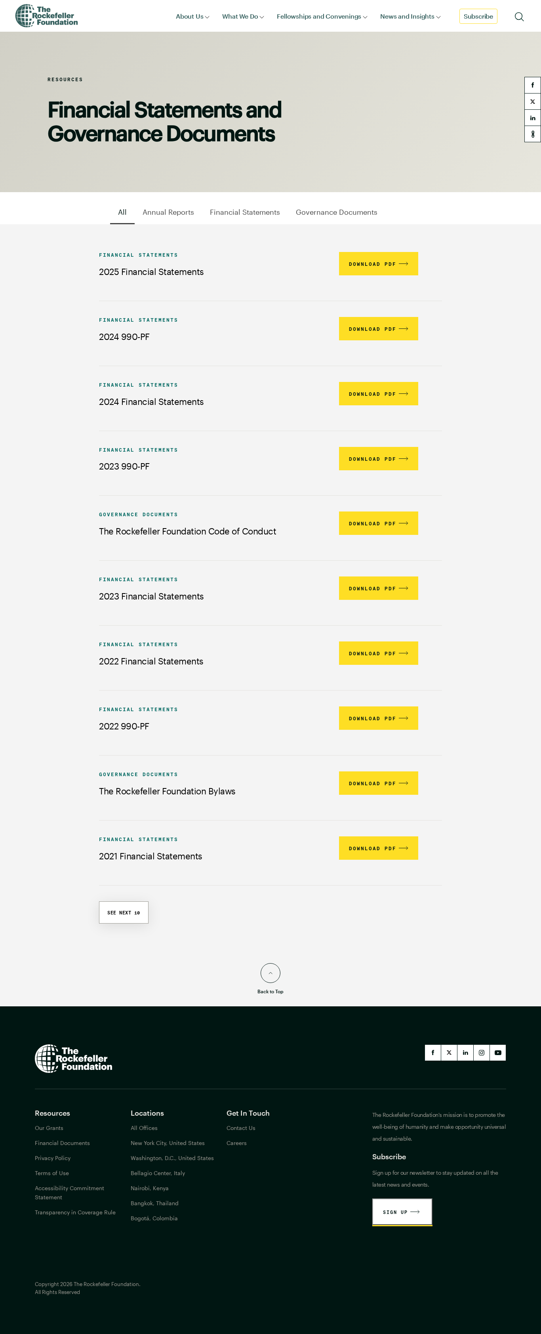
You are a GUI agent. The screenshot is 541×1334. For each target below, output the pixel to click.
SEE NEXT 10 (123, 912)
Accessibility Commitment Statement (69, 1192)
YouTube (498, 1053)
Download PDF (372, 264)
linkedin (533, 118)
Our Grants (49, 1127)
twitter (533, 101)
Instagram (482, 1053)
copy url (533, 134)
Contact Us (241, 1127)
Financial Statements (245, 212)
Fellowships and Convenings (319, 16)
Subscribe (478, 16)
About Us (189, 16)
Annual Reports (168, 212)
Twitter (449, 1053)
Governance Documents (336, 212)
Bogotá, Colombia (154, 1218)
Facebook (433, 1053)
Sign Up (395, 1212)
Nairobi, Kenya (150, 1188)
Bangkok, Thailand (155, 1203)
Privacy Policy (52, 1158)
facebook (533, 85)
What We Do (240, 16)
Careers (237, 1142)
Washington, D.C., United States (172, 1158)
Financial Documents (62, 1142)
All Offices (144, 1127)
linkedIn (465, 1053)
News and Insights (407, 16)
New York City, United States (168, 1142)
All (122, 212)
